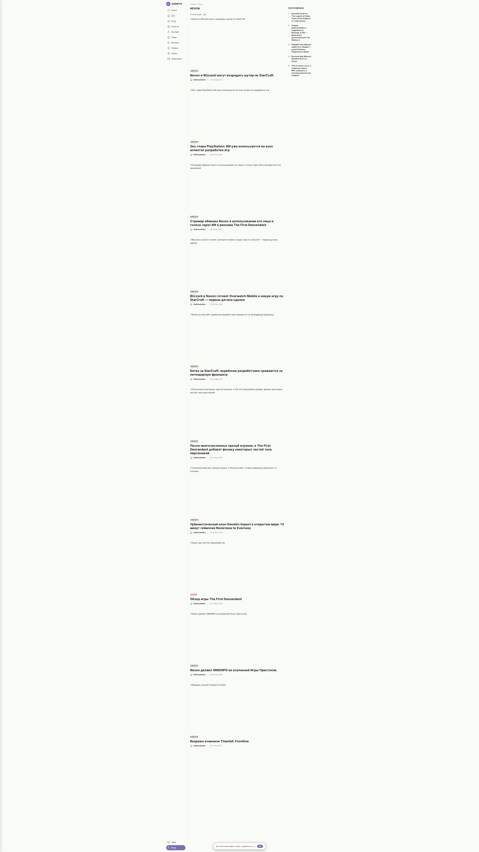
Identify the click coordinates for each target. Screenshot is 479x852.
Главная (193, 4)
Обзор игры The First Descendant (216, 599)
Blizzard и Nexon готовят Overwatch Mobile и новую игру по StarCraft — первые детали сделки (236, 298)
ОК (260, 846)
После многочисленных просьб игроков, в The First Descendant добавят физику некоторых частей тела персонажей (231, 449)
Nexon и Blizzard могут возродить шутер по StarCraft (231, 75)
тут (253, 846)
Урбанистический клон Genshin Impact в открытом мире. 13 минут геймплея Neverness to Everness (237, 526)
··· (283, 79)
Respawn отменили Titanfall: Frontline (219, 741)
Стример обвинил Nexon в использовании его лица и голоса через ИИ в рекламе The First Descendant (231, 223)
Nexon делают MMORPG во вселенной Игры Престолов (233, 670)
